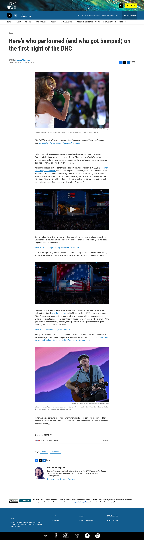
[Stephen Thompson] (40, 472)
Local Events (66, 22)
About (53, 22)
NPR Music (55, 452)
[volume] (15, 15)
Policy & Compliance (86, 521)
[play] (9, 15)
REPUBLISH (25, 501)
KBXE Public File (112, 521)
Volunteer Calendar (104, 22)
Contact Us (55, 521)
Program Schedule (85, 22)
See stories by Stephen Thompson (62, 479)
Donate (132, 5)
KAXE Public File (112, 516)
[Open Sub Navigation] (13, 22)
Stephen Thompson (22, 60)
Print (132, 61)
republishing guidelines (82, 502)
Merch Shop (120, 22)
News (9, 22)
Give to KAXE (41, 22)
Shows (28, 22)
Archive (82, 516)
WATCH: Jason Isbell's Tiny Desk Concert (52, 329)
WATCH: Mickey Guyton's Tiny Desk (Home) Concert (57, 247)
